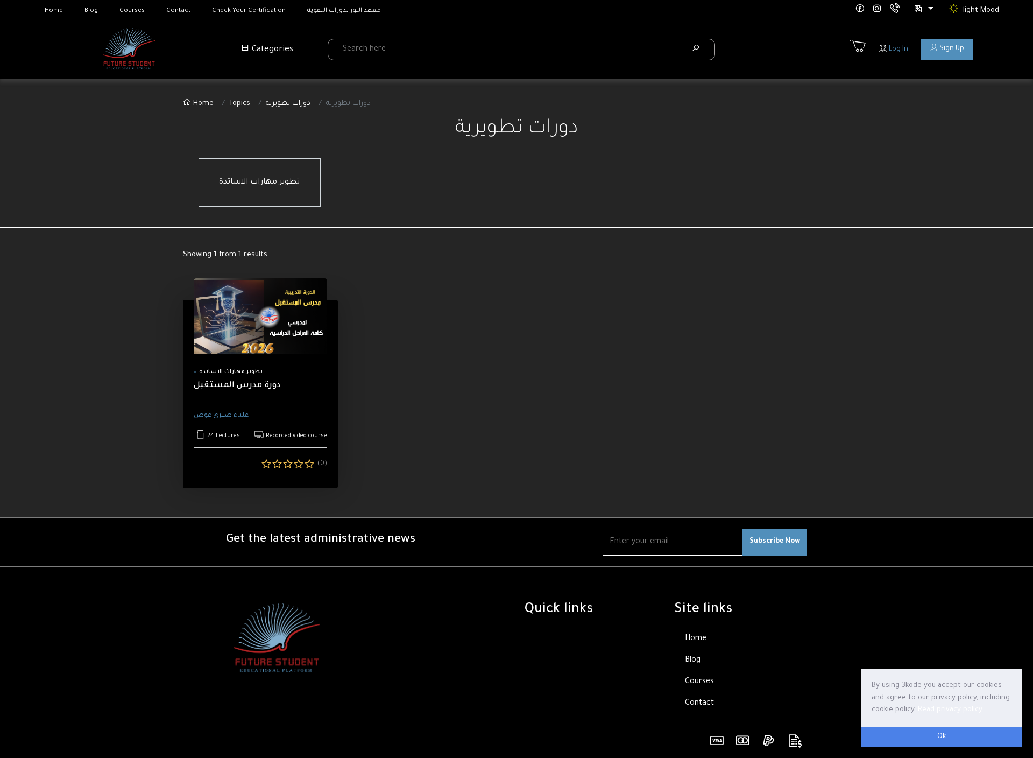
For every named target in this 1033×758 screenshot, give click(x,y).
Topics (239, 104)
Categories (271, 49)
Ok (941, 737)
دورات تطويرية (288, 104)
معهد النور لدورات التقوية (344, 11)
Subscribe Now (774, 541)
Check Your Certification (249, 11)
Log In (897, 49)
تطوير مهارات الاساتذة (259, 182)
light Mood (981, 10)
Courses (132, 11)
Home (54, 11)
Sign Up (951, 49)
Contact (178, 11)
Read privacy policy (950, 710)
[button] (923, 11)
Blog (91, 11)
